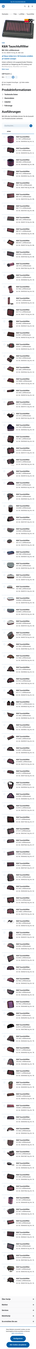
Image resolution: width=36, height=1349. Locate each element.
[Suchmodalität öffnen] (25, 6)
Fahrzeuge (8, 106)
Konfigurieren (18, 1338)
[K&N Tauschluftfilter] (10, 139)
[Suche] (31, 125)
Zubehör (7, 102)
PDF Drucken (7, 84)
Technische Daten (11, 94)
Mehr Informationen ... (18, 1333)
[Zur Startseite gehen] (3, 6)
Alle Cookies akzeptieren (18, 1345)
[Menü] (32, 6)
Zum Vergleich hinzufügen (11, 82)
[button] (5, 69)
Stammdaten (9, 98)
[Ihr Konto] (28, 6)
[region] (18, 29)
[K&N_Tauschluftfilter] (18, 29)
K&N (3, 43)
